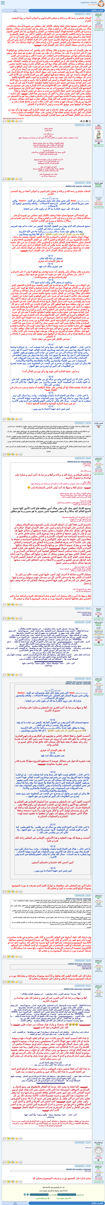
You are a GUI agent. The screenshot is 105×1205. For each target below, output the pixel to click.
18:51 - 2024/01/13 (70, 186)
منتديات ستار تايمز (89, 2)
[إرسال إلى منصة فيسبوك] (86, 121)
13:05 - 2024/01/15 (71, 682)
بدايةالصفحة (15, 1203)
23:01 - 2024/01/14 (72, 461)
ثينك (98, 125)
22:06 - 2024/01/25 (68, 989)
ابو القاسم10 (98, 1142)
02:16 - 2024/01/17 (70, 898)
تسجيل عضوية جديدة (64, 1198)
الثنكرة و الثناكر (97, 10)
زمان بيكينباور (98, 14)
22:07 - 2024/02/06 (71, 1169)
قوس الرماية (99, 183)
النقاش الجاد (92, 4)
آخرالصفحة (15, 10)
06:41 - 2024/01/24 (73, 963)
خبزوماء (98, 608)
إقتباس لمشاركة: (87, 186)
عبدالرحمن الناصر (98, 622)
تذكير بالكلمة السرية (42, 1198)
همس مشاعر (98, 423)
